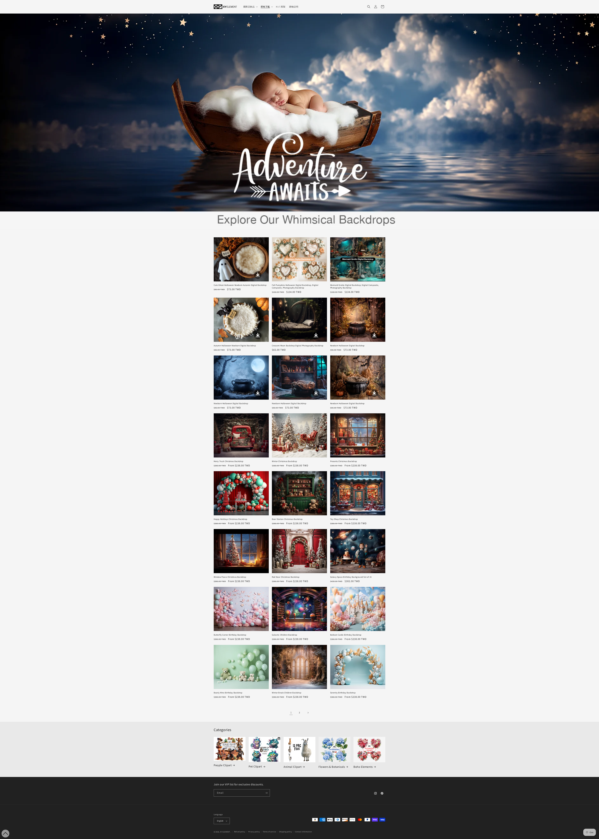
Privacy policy (254, 832)
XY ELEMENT (225, 832)
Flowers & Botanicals (332, 767)
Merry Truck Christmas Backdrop (228, 461)
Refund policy (239, 832)
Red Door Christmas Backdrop (285, 577)
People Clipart (223, 765)
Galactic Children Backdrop (284, 635)
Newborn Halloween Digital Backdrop (347, 345)
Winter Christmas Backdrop (284, 461)
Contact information (303, 832)
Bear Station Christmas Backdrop (287, 519)
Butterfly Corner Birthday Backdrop (230, 635)
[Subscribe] (266, 793)
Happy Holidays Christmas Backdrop (230, 519)
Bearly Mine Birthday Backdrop (228, 693)
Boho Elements (363, 767)
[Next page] (307, 712)
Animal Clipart (293, 767)
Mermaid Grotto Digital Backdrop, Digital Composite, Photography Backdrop (354, 286)
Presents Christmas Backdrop (343, 461)
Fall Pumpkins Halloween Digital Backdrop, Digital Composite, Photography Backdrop (295, 286)
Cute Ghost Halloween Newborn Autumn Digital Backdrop (240, 285)
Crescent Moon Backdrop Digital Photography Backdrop (297, 345)
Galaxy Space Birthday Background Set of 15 (351, 577)
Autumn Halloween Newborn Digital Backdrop (235, 345)
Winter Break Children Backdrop (286, 693)
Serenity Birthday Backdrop (343, 693)
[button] (250, 6)
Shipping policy (285, 832)
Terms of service (269, 832)
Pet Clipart (255, 766)
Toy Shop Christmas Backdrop (344, 519)
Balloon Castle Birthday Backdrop (345, 635)
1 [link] (291, 712)
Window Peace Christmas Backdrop (230, 577)
